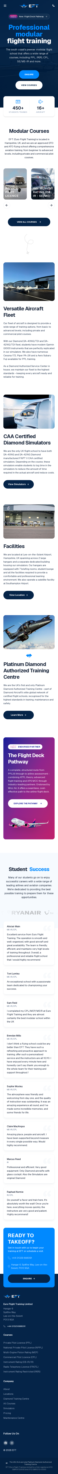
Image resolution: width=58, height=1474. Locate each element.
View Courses (29, 85)
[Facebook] (5, 1443)
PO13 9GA (8, 1319)
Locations (8, 1393)
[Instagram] (12, 1443)
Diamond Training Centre (16, 1398)
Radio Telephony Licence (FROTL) (20, 1366)
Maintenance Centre (13, 1417)
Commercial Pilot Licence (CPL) (20, 1357)
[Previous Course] (6, 205)
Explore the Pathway (26, 803)
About (6, 1389)
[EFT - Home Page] (29, 5)
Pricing (7, 1413)
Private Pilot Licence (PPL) (17, 1342)
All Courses (9, 1403)
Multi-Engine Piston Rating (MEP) (20, 1352)
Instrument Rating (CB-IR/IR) (18, 1362)
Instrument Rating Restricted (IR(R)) (21, 1371)
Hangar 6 (8, 1308)
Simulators (8, 1408)
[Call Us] (53, 6)
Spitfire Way (9, 1312)
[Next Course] (51, 205)
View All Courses (27, 222)
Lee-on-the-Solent (13, 1315)
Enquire (29, 74)
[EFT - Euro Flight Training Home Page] (11, 1296)
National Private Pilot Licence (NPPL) (23, 1347)
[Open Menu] (5, 5)
